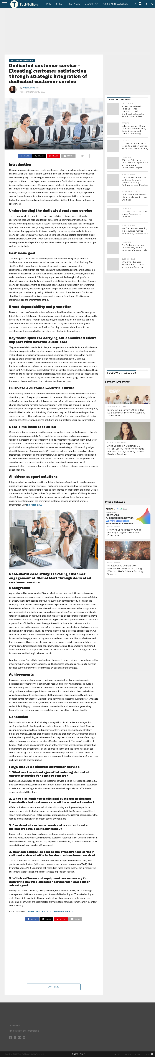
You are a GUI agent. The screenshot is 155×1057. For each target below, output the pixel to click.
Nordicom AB (34, 504)
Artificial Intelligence (115, 4)
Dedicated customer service (57, 911)
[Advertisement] (77, 31)
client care (33, 911)
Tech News (74, 4)
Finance (136, 4)
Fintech (59, 4)
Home (48, 4)
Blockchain (91, 4)
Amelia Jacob (29, 87)
